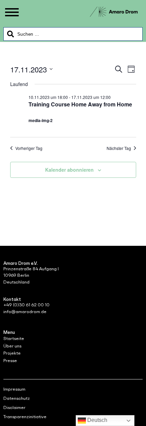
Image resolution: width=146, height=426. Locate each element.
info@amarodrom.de (25, 311)
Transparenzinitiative (25, 417)
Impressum (14, 389)
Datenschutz (16, 398)
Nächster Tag (119, 148)
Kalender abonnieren (69, 169)
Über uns (12, 346)
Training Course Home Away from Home (80, 104)
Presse (10, 360)
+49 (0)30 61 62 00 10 (26, 305)
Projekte (12, 353)
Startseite (13, 338)
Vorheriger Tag (28, 148)
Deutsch (96, 420)
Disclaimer (14, 407)
